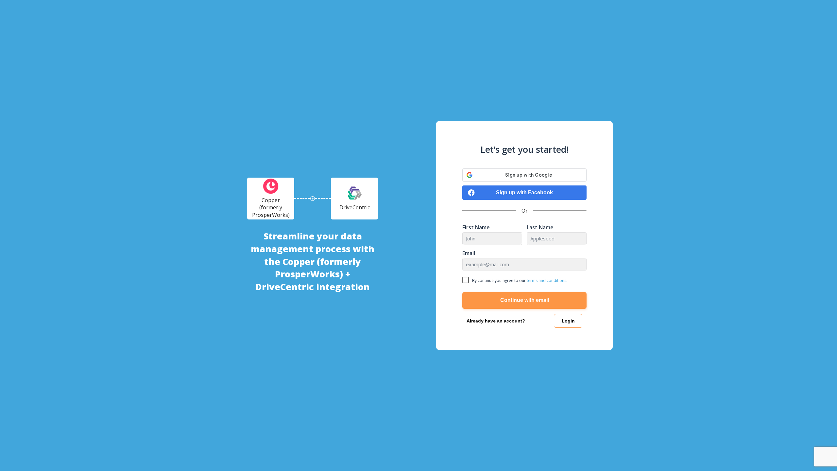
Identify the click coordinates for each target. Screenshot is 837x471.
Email (468, 253)
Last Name (540, 227)
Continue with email (524, 300)
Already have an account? (496, 320)
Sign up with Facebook (524, 192)
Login (568, 320)
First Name (476, 227)
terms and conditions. (547, 280)
